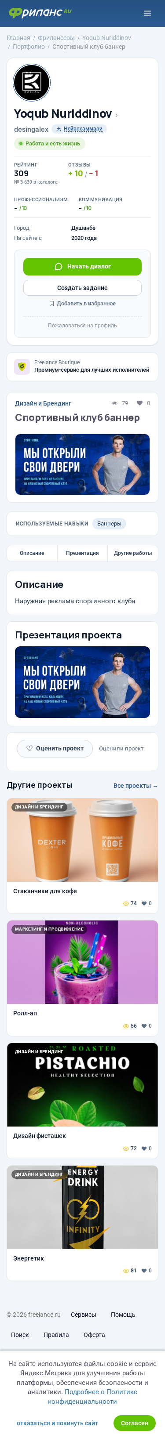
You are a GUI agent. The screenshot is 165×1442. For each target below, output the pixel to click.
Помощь (123, 1314)
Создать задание (82, 287)
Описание (32, 553)
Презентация (82, 553)
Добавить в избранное (85, 303)
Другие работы (133, 553)
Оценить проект (55, 748)
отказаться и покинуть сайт (57, 1423)
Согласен (134, 1423)
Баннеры (109, 523)
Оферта (94, 1334)
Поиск (20, 1334)
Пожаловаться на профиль (82, 325)
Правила (56, 1334)
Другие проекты (39, 784)
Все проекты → (136, 785)
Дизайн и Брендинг (43, 403)
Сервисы (83, 1314)
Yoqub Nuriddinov (63, 113)
